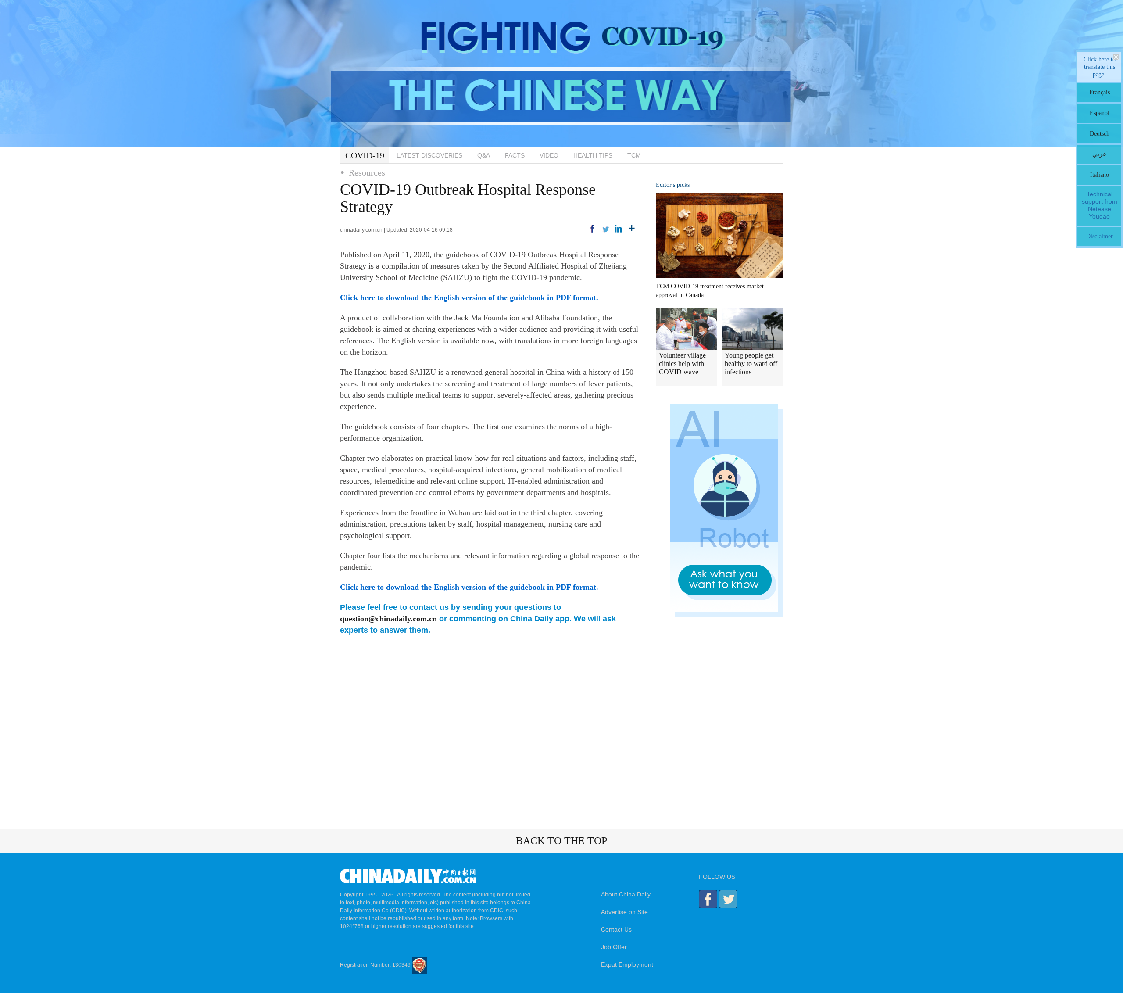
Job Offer (614, 946)
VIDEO (549, 155)
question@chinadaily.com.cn (388, 618)
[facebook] (592, 228)
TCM (634, 155)
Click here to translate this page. (1100, 67)
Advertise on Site (624, 911)
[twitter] (605, 228)
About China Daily (626, 894)
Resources (367, 172)
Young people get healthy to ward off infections (751, 363)
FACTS (515, 155)
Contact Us (616, 929)
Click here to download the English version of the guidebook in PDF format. (469, 297)
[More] (631, 228)
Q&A (483, 155)
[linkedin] (618, 228)
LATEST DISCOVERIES (429, 155)
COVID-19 (364, 155)
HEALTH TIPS (592, 155)
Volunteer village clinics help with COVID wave (682, 363)
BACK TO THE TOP (561, 840)
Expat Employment (627, 964)
